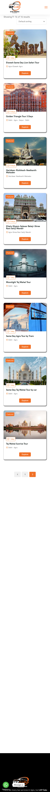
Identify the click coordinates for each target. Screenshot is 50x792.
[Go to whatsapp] (6, 785)
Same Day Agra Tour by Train (20, 336)
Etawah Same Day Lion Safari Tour (22, 62)
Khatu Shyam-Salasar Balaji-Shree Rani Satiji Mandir (23, 227)
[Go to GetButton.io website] (6, 789)
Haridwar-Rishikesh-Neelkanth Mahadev (21, 171)
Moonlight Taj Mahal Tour (18, 282)
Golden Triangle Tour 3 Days (19, 116)
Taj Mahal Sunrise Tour (17, 443)
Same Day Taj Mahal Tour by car (21, 389)
